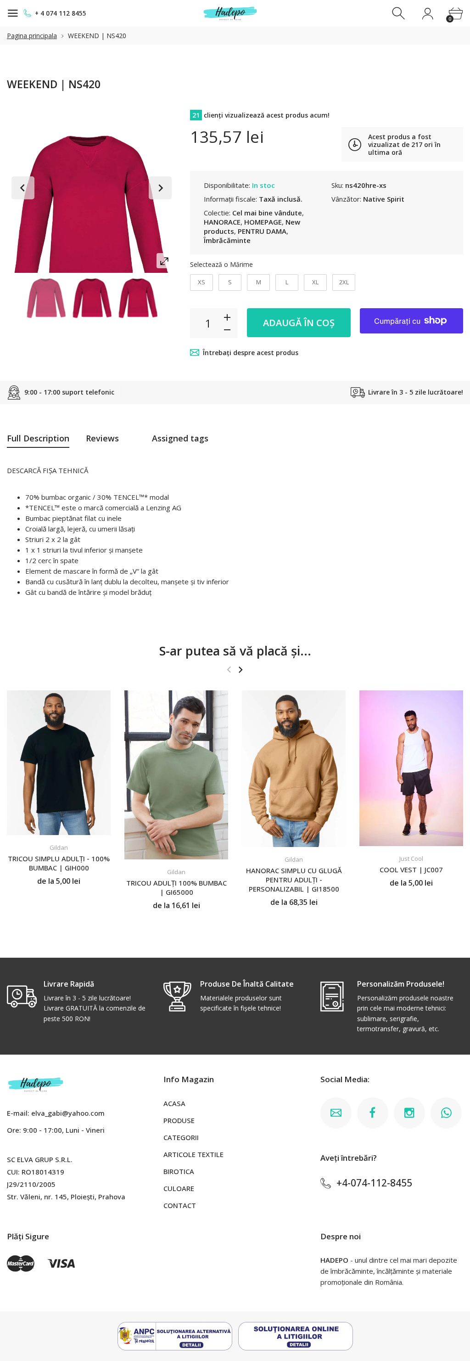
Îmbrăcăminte (227, 240)
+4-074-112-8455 (374, 1182)
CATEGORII (181, 1137)
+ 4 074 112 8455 (60, 13)
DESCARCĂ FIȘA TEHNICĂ (47, 470)
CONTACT (179, 1205)
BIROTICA (178, 1171)
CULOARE (178, 1188)
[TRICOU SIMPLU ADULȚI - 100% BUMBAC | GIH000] (59, 762)
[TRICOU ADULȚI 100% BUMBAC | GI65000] (176, 774)
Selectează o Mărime (221, 264)
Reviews (102, 438)
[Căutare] (400, 13)
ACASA (174, 1103)
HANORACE (222, 221)
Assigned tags (180, 438)
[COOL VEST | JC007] (411, 768)
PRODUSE (179, 1120)
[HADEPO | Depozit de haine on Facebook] (372, 1113)
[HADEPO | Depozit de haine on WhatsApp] (446, 1113)
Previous (22, 187)
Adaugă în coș (299, 322)
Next (160, 187)
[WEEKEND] (46, 298)
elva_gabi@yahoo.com (68, 1113)
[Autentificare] (428, 13)
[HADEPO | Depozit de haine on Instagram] (409, 1113)
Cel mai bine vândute (267, 212)
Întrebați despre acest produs (250, 352)
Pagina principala (32, 35)
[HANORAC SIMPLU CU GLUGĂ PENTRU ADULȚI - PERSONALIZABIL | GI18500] (294, 768)
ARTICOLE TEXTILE (193, 1154)
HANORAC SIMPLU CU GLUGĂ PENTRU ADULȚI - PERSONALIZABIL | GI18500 (294, 879)
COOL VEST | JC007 (411, 869)
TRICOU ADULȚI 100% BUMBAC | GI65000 (176, 887)
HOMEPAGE (263, 221)
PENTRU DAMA (262, 231)
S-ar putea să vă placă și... (235, 650)
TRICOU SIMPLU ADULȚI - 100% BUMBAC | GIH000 (59, 863)
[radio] (201, 282)
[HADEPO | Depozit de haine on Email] (336, 1113)
